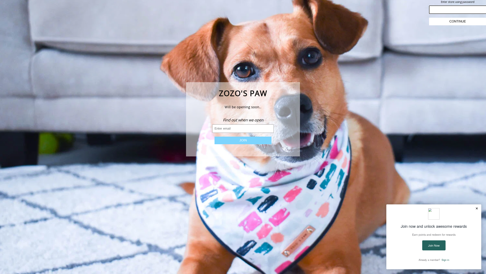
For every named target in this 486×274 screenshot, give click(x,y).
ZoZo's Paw (243, 93)
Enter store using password (457, 2)
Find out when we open (243, 120)
